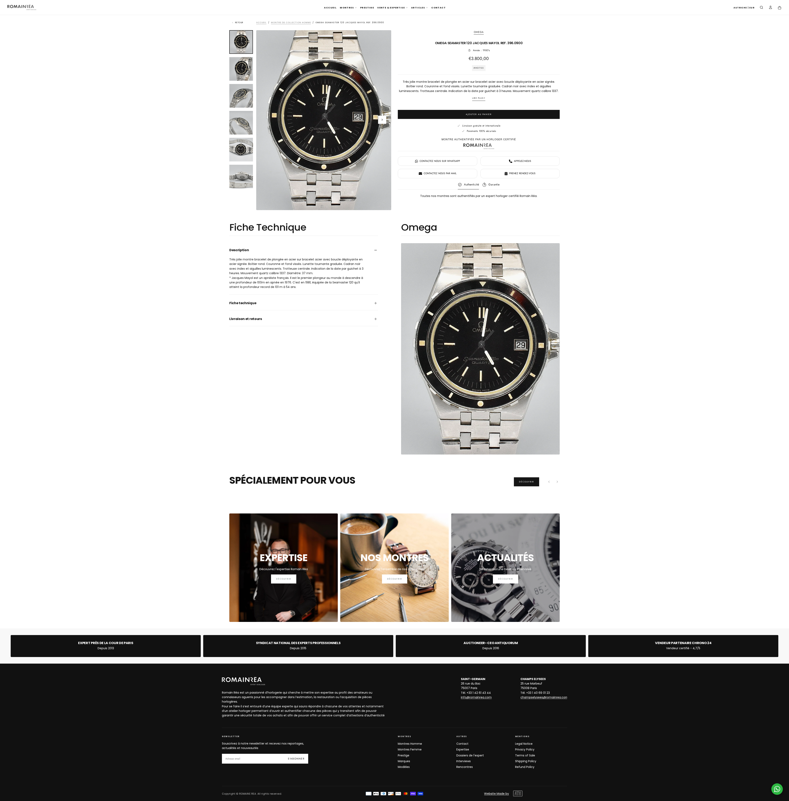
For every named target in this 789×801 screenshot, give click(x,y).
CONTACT (438, 7)
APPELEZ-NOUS (522, 161)
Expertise (462, 749)
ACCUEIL (330, 7)
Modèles (404, 767)
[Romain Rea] (243, 681)
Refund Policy (524, 767)
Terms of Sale (525, 755)
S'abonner (296, 759)
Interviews (463, 761)
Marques (404, 761)
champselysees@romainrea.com (544, 697)
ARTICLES (418, 7)
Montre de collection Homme (291, 22)
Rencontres (464, 767)
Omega (479, 32)
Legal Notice (524, 744)
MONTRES (347, 7)
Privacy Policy (524, 749)
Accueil (261, 22)
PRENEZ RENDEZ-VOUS (522, 173)
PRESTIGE (367, 7)
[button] (744, 7)
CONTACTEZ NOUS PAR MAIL (440, 173)
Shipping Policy (525, 761)
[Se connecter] (770, 8)
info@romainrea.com (476, 697)
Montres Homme (410, 744)
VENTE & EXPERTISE (391, 7)
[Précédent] (549, 481)
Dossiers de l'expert (470, 755)
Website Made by (496, 794)
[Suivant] (557, 481)
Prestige (403, 755)
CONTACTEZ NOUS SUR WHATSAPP (440, 161)
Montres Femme (410, 749)
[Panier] (779, 8)
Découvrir (526, 481)
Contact (462, 744)
